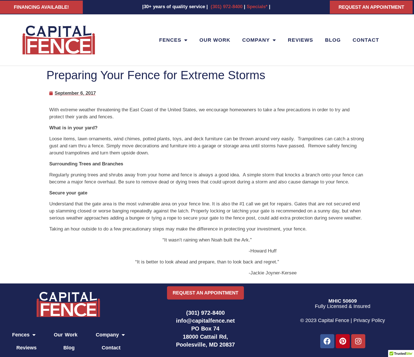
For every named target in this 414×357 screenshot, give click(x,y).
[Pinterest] (343, 341)
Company (256, 40)
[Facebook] (327, 341)
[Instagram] (358, 341)
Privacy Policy (369, 320)
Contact (366, 40)
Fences (170, 40)
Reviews (300, 40)
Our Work (214, 40)
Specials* (257, 6)
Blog (333, 40)
